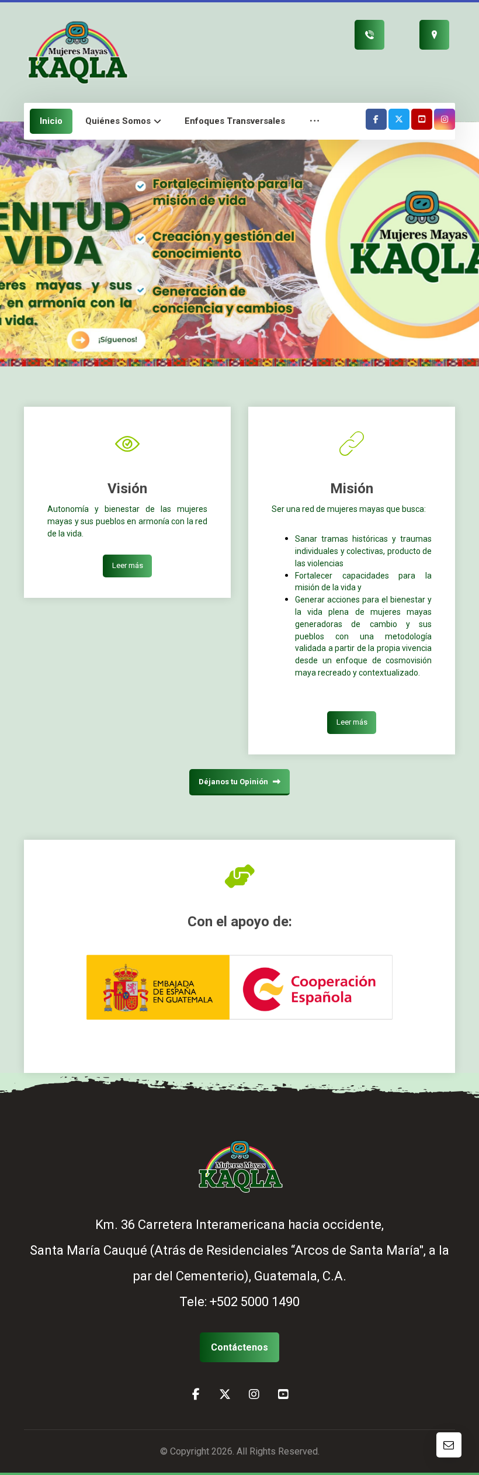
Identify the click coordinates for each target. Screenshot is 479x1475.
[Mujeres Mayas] (76, 51)
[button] (314, 121)
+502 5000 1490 (255, 1301)
